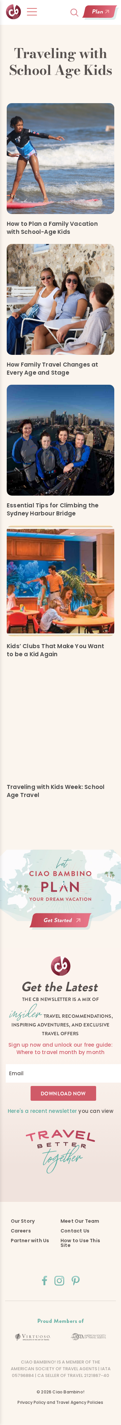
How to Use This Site (80, 1243)
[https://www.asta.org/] (88, 1336)
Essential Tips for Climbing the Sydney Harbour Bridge (52, 509)
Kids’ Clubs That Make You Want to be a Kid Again (55, 650)
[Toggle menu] (32, 12)
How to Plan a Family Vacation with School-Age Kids (52, 228)
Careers (21, 1230)
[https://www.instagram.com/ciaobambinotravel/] (59, 1281)
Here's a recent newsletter (42, 1111)
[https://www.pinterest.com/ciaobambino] (76, 1281)
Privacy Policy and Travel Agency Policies (60, 1402)
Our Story (23, 1221)
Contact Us (75, 1230)
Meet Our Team (80, 1221)
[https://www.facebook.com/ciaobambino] (44, 1280)
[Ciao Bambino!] (13, 11)
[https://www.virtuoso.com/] (33, 1336)
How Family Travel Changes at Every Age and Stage (52, 369)
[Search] (74, 12)
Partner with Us (30, 1240)
